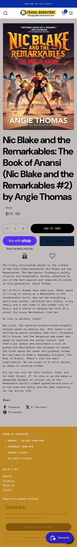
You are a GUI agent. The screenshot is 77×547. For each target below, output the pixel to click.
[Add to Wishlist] (52, 256)
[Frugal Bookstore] (38, 13)
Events (7, 489)
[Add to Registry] (24, 256)
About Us (9, 485)
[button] (5, 13)
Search (7, 475)
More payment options (20, 248)
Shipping (9, 480)
